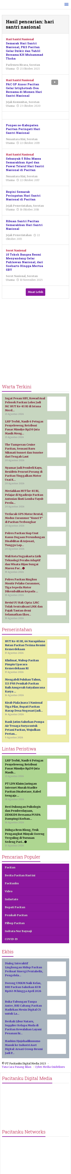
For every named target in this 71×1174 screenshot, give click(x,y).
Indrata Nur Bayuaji (18, 931)
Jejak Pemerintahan (19, 205)
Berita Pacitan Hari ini (20, 875)
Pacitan (10, 867)
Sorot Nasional (16, 250)
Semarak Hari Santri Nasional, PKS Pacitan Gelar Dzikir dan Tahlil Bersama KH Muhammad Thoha (24, 50)
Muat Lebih (35, 292)
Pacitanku (12, 883)
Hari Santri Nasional (20, 39)
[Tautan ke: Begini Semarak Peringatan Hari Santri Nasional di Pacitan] (57, 195)
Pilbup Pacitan (15, 923)
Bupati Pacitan (15, 907)
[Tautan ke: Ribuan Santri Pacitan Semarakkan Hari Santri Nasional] (57, 224)
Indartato (11, 899)
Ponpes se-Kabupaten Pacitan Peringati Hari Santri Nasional (23, 129)
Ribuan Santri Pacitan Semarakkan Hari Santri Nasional (24, 225)
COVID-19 (11, 939)
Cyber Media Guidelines (50, 1067)
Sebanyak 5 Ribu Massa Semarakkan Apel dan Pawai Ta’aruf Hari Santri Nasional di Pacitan (25, 164)
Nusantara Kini (15, 139)
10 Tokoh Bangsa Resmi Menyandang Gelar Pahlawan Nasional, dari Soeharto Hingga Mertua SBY (24, 262)
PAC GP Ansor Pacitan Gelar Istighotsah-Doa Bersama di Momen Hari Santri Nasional (24, 89)
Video (8, 891)
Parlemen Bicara (17, 65)
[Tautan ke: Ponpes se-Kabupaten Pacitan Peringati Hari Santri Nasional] (57, 128)
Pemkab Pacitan (16, 915)
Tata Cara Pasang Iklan (16, 1067)
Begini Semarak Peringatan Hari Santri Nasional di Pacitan (23, 195)
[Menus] (66, 5)
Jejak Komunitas (16, 102)
